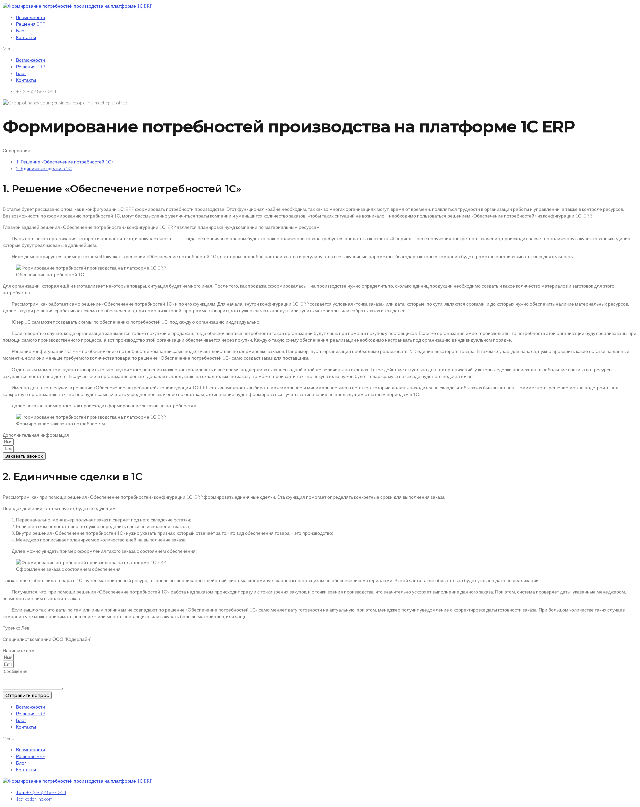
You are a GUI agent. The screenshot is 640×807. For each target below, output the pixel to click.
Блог (21, 30)
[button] (320, 48)
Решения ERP (30, 24)
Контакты (26, 37)
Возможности (30, 17)
